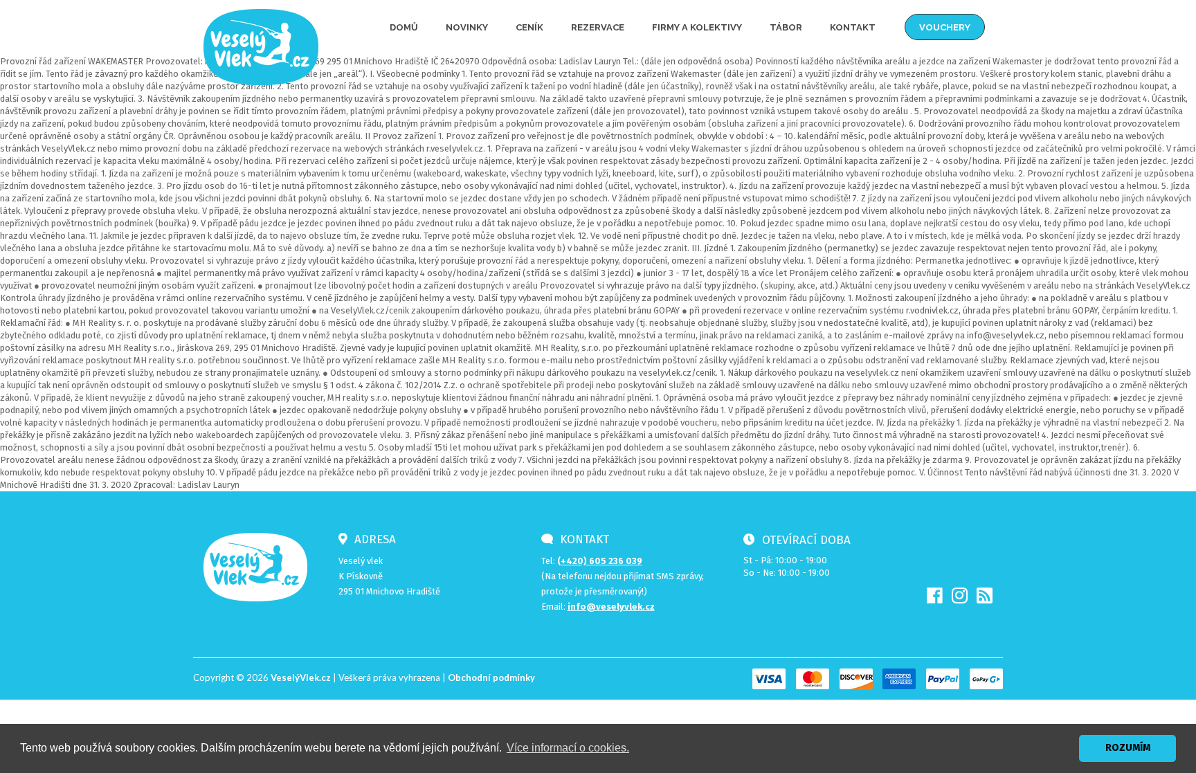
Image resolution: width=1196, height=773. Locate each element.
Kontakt (853, 27)
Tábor (786, 27)
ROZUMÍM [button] (1127, 748)
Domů (404, 27)
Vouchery (944, 27)
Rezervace (597, 27)
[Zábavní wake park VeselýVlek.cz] (260, 46)
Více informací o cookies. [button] (568, 748)
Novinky (467, 27)
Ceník (529, 27)
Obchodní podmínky (491, 677)
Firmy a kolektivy (697, 27)
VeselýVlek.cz (301, 677)
